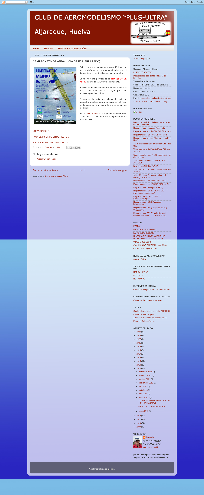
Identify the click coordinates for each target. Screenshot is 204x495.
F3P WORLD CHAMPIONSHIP (151, 407)
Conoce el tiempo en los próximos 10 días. (151, 290)
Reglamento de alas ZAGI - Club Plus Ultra (152, 131)
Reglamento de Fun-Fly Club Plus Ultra (150, 135)
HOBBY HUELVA (140, 272)
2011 (138, 420)
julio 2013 (143, 386)
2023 (138, 336)
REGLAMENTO (93, 113)
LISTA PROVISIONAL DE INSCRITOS (51, 142)
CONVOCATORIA (41, 131)
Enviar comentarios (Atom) (56, 176)
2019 (138, 347)
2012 (138, 416)
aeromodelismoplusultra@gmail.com (155, 98)
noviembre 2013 (146, 376)
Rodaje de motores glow (143, 314)
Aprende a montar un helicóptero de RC (150, 318)
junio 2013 (143, 390)
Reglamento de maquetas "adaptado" (149, 128)
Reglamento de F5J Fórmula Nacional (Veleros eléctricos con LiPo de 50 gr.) (149, 214)
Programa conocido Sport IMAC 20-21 (149, 181)
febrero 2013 (144, 398)
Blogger (111, 469)
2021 (138, 343)
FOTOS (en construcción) (72, 48)
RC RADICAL (139, 279)
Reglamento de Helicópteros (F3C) (148, 188)
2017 (138, 354)
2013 (138, 369)
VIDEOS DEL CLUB (142, 242)
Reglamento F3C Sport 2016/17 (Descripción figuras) (147, 197)
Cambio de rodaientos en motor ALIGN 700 (151, 311)
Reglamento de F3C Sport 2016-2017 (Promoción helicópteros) (149, 192)
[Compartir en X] (73, 147)
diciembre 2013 (145, 372)
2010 (138, 423)
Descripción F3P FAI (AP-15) (145, 166)
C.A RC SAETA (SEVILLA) (145, 249)
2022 (138, 339)
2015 (138, 361)
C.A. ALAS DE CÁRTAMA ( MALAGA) (150, 245)
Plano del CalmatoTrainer (144, 321)
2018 (138, 350)
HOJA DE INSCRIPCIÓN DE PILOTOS (51, 137)
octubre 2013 (145, 379)
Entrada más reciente (45, 170)
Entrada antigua (117, 170)
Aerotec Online (139, 259)
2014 (138, 365)
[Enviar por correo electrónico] (67, 147)
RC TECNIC (138, 276)
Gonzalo (150, 437)
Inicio (36, 48)
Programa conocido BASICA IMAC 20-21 (151, 184)
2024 (138, 332)
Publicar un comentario (46, 159)
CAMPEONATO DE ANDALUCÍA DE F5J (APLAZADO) (154, 402)
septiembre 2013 (146, 383)
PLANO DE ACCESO (142, 72)
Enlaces (48, 48)
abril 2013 (143, 394)
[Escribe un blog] (70, 147)
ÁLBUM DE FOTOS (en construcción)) (150, 102)
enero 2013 (144, 411)
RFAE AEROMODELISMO (144, 230)
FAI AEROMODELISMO (143, 233)
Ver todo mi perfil (150, 447)
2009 (138, 427)
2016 (138, 358)
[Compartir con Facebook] (76, 147)
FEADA (136, 226)
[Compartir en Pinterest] (79, 147)
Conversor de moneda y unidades (147, 300)
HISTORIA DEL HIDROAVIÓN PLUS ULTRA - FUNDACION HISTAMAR (149, 237)
